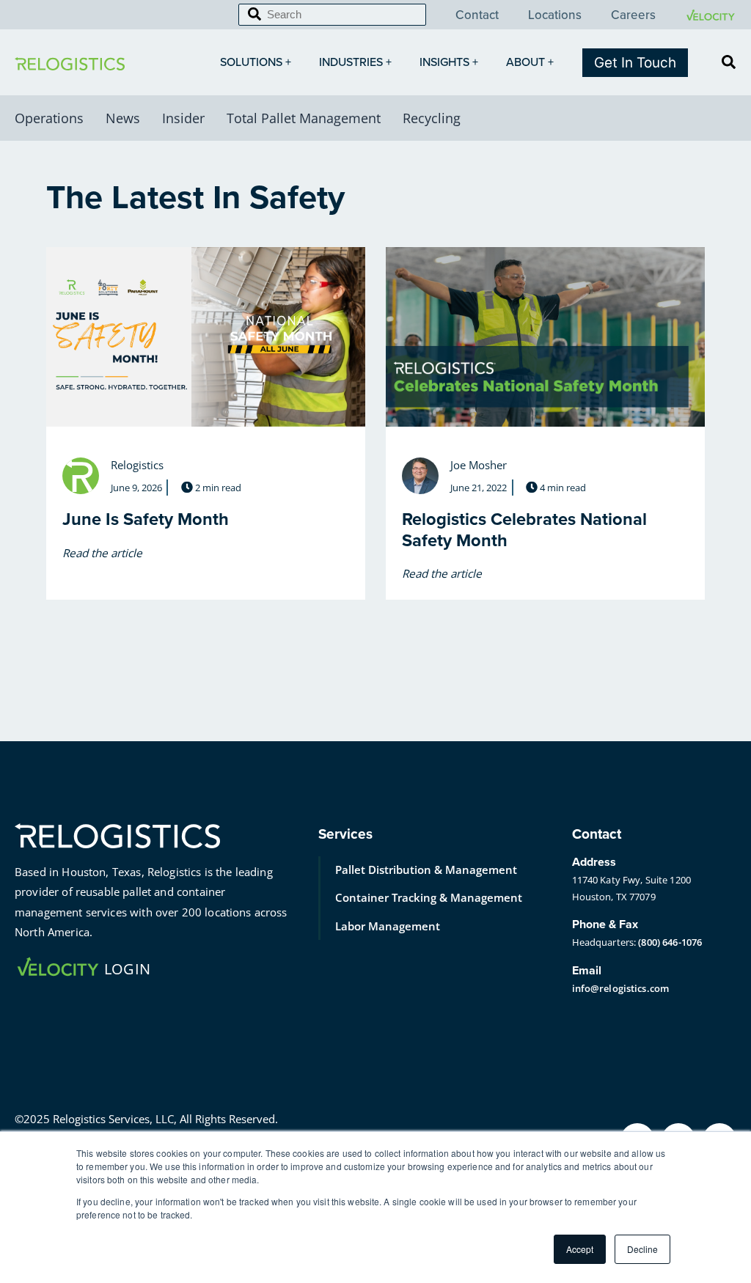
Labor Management (387, 926)
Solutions (251, 62)
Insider (183, 118)
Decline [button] (642, 1249)
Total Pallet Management (304, 118)
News (123, 118)
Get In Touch (635, 62)
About (525, 62)
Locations (555, 15)
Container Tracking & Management (428, 897)
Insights (444, 62)
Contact (477, 15)
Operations (49, 118)
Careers (633, 15)
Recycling (432, 118)
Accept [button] (579, 1249)
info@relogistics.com (621, 988)
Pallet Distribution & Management (426, 869)
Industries (351, 62)
